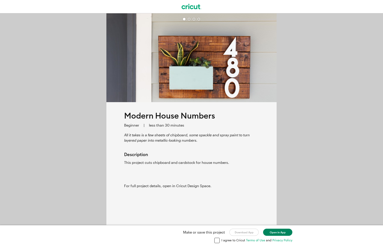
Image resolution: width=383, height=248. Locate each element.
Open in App (278, 232)
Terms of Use (256, 240)
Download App (244, 232)
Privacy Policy (282, 240)
